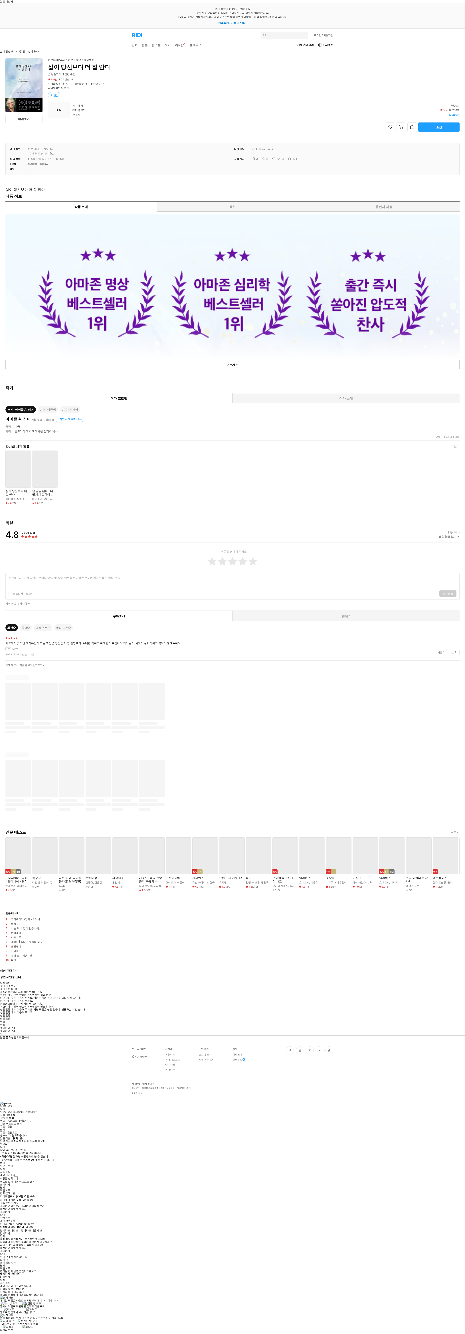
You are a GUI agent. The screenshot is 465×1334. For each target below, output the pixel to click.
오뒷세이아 (173, 878)
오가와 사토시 (280, 885)
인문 (70, 59)
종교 (78, 59)
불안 (249, 878)
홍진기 (116, 882)
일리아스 (305, 878)
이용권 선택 (6, 1178)
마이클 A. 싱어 (56, 83)
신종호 (89, 882)
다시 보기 (19, 1291)
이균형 (77, 83)
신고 (24, 654)
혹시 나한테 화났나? (417, 879)
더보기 (455, 446)
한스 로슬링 (439, 882)
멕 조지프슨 (412, 885)
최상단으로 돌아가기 (20, 1037)
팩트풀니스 (440, 878)
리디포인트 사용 (10, 1202)
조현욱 (211, 882)
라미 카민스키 (360, 882)
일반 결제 (21, 1208)
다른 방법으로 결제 (11, 1123)
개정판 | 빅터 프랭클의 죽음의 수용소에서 (150, 879)
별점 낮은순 (63, 627)
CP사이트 (170, 1064)
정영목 (265, 882)
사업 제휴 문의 (206, 1059)
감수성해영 (70, 409)
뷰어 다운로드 (172, 1059)
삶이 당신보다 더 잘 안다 (16, 492)
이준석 (181, 882)
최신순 (11, 627)
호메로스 (10, 885)
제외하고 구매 (7, 1027)
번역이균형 (48, 409)
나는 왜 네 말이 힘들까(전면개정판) (70, 879)
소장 (439, 127)
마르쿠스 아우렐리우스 (339, 882)
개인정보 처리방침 (150, 1088)
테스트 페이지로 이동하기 (233, 22)
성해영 (94, 83)
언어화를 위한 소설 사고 (283, 879)
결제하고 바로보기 (10, 1205)
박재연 (62, 885)
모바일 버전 (6, 1329)
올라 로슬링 (454, 882)
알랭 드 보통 (253, 882)
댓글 (441, 652)
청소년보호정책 (168, 1088)
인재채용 (237, 1059)
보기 (2, 1259)
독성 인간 (38, 878)
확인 (2, 1163)
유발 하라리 (199, 882)
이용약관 (136, 1088)
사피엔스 (198, 878)
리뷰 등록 (448, 593)
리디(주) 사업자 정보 (142, 1083)
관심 (55, 95)
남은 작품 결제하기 (10, 1141)
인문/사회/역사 (56, 59)
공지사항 (141, 1056)
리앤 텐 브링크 (40, 882)
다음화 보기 (6, 1291)
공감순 (25, 627)
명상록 (330, 878)
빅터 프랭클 (145, 885)
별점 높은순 (42, 627)
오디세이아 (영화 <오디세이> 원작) (16, 879)
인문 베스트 (12, 913)
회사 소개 (237, 1054)
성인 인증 (5, 1015)
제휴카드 (170, 1054)
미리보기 (24, 119)
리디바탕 (170, 1069)
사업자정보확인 (184, 1088)
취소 (2, 1021)
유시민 (223, 882)
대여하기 (5, 1274)
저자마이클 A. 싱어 (21, 409)
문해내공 (91, 878)
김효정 (54, 882)
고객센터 (141, 1048)
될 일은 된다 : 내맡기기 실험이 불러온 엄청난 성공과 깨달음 (43, 492)
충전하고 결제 (7, 1208)
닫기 (8, 1259)
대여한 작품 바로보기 (33, 1141)
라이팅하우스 (55, 87)
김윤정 (98, 882)
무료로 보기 (6, 1181)
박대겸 (293, 885)
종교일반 (89, 59)
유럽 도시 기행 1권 (231, 878)
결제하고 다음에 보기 (33, 1205)
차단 (31, 654)
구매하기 (15, 1274)
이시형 (157, 885)
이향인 (357, 878)
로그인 (323, 35)
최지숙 (373, 882)
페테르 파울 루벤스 (28, 885)
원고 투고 (204, 1054)
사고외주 (118, 878)
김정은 (53, 498)
